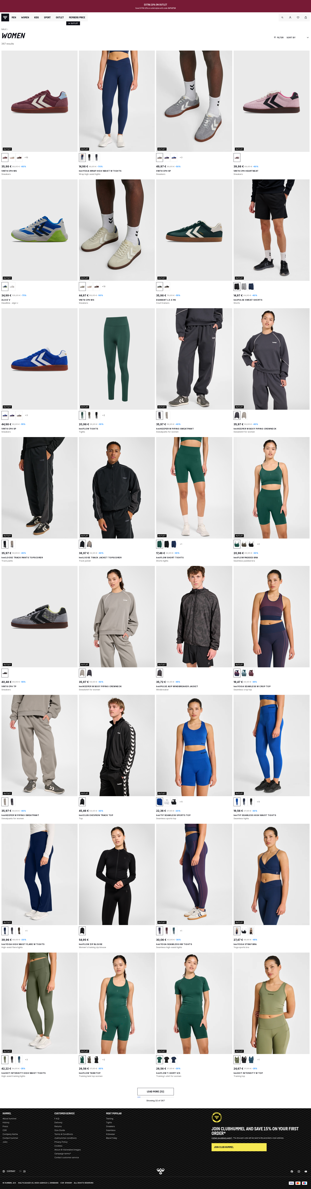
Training (109, 1118)
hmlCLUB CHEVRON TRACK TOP (96, 815)
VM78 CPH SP (163, 171)
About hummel (9, 1118)
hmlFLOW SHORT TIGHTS (170, 557)
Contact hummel (10, 1138)
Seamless (110, 1130)
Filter (280, 37)
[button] (282, 17)
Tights (109, 1122)
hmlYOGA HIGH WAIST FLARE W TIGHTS (23, 944)
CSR (5, 1130)
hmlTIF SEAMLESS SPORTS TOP (173, 815)
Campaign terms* (62, 1153)
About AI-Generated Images (67, 1149)
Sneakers (110, 1126)
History (6, 1122)
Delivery (58, 1122)
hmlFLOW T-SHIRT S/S (168, 1073)
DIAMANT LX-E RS (166, 300)
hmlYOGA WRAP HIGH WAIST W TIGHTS (100, 171)
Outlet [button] (60, 17)
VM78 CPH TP (8, 686)
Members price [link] (77, 17)
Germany (11, 1171)
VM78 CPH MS (9, 171)
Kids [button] (36, 17)
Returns (58, 1126)
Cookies (58, 1146)
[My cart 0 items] (306, 17)
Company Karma (10, 1134)
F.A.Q (56, 1118)
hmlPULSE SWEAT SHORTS (248, 300)
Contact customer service (66, 1157)
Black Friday (111, 1138)
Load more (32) (155, 1091)
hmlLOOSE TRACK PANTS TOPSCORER (22, 557)
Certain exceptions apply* (222, 1138)
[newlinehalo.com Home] (5, 17)
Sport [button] (47, 17)
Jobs (5, 1142)
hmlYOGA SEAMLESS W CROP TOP (252, 686)
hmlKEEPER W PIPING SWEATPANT (175, 429)
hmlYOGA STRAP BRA (245, 944)
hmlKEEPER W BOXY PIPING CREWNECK (255, 429)
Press (5, 1126)
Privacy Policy (61, 1142)
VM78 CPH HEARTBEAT (246, 171)
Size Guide (59, 1130)
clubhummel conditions (65, 1138)
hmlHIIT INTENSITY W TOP (248, 1073)
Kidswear (110, 1134)
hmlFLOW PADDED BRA (246, 557)
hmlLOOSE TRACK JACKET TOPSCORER (100, 557)
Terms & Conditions (63, 1134)
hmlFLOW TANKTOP (90, 1073)
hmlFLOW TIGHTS (88, 429)
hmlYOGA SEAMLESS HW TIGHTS (174, 944)
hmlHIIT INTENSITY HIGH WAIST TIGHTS (23, 1073)
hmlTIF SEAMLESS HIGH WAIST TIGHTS (255, 815)
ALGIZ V (5, 300)
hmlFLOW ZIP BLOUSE (91, 944)
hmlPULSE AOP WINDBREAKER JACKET (177, 686)
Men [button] (14, 17)
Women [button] (25, 17)
